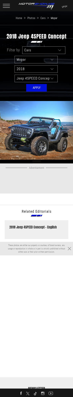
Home (19, 18)
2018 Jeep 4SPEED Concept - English (33, 227)
